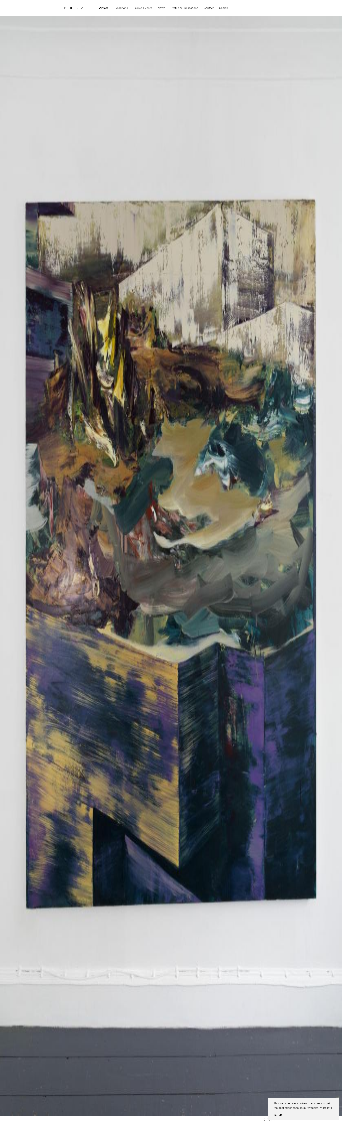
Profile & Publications (184, 8)
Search (223, 8)
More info (326, 1107)
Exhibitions (121, 8)
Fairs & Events (143, 8)
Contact (209, 8)
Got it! (278, 1115)
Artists (103, 8)
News (161, 8)
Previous (264, 1119)
